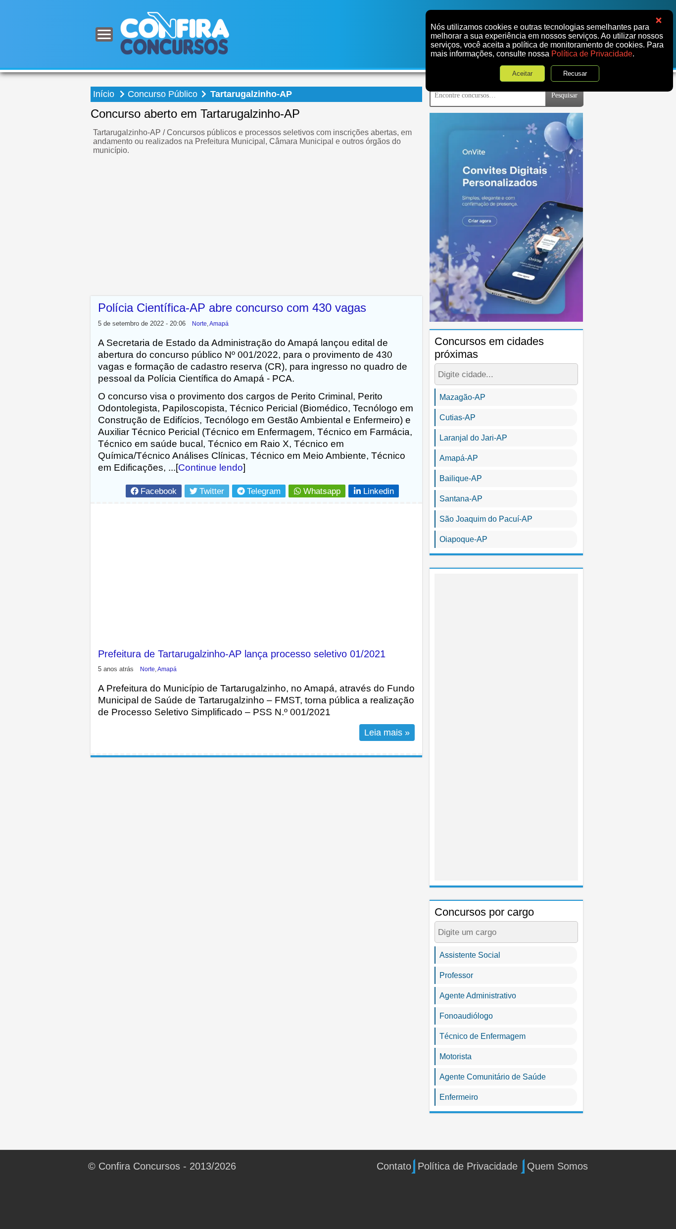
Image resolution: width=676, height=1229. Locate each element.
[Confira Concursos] (174, 33)
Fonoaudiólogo (466, 1016)
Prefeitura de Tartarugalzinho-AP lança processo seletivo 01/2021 (242, 653)
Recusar (575, 73)
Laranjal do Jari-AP (473, 438)
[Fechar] (658, 20)
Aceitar (522, 73)
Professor (456, 975)
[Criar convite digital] (506, 216)
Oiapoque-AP (463, 539)
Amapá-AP (458, 458)
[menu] (104, 34)
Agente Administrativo (477, 995)
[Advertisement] (256, 226)
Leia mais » (387, 732)
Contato (394, 1166)
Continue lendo (210, 467)
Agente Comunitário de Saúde (492, 1077)
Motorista (455, 1056)
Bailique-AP (460, 478)
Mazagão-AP (462, 397)
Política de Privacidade (591, 53)
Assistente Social (469, 955)
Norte (199, 323)
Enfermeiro (458, 1097)
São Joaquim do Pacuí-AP (485, 519)
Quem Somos (557, 1166)
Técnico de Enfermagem (482, 1036)
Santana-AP (461, 498)
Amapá (219, 323)
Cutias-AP (457, 417)
